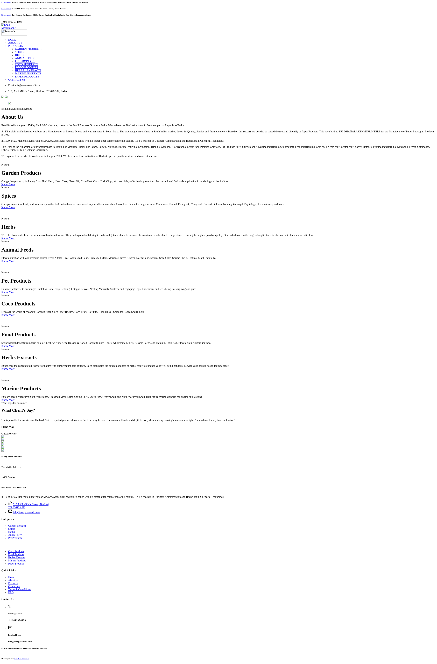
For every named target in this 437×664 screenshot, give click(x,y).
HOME (12, 39)
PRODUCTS (15, 45)
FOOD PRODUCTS (26, 67)
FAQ (11, 592)
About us (13, 580)
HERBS (19, 55)
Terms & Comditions (19, 589)
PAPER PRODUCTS (27, 76)
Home (11, 577)
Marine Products (17, 560)
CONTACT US (17, 79)
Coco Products (16, 551)
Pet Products (15, 538)
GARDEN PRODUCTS (28, 48)
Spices (11, 528)
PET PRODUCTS (25, 61)
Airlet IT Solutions (21, 659)
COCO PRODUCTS (26, 64)
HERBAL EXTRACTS (28, 70)
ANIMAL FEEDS (25, 58)
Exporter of (6, 2)
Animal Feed (15, 534)
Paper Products (16, 563)
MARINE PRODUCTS (28, 73)
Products (13, 583)
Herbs (11, 531)
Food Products (16, 554)
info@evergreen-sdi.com (26, 512)
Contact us (14, 586)
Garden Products (17, 525)
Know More (8, 184)
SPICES (19, 52)
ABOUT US (15, 42)
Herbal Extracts (16, 557)
